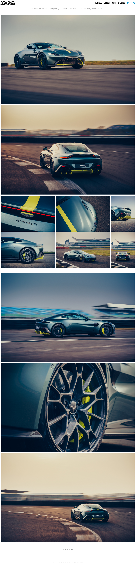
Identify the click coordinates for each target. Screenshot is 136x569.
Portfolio (98, 2)
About (114, 2)
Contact (107, 2)
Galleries (121, 2)
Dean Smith (8, 2)
